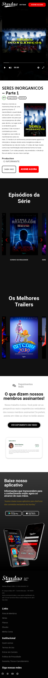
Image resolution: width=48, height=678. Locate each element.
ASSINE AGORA (29, 169)
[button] (41, 240)
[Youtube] (12, 674)
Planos (5, 623)
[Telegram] (17, 674)
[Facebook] (3, 674)
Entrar (22, 5)
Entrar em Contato (9, 652)
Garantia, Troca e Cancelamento (15, 661)
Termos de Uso (8, 647)
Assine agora (37, 5)
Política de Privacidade (11, 657)
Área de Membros (9, 613)
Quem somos (7, 643)
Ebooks (5, 627)
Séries (4, 618)
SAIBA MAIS (9, 169)
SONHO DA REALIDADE (19, 260)
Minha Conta (7, 632)
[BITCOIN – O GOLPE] (24, 337)
